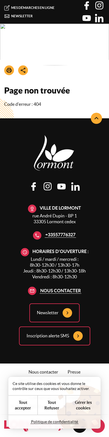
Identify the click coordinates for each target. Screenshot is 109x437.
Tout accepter (23, 405)
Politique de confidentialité (54, 421)
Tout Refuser (51, 405)
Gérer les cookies (83, 405)
